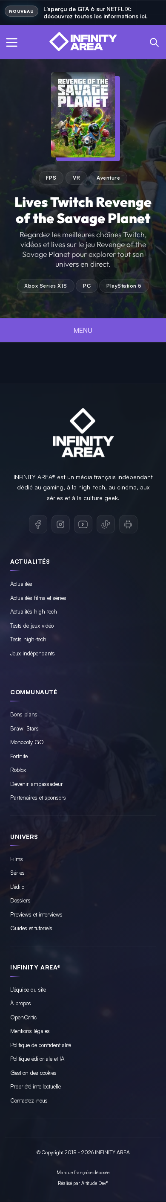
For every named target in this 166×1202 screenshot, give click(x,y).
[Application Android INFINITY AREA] (128, 524)
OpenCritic (23, 1017)
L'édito (17, 886)
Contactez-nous (29, 1100)
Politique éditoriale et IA (37, 1058)
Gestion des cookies (33, 1072)
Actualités (21, 583)
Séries (17, 872)
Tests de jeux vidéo (32, 625)
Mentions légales (30, 1030)
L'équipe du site (28, 989)
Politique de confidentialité (40, 1045)
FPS (51, 178)
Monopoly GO (27, 742)
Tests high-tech (28, 639)
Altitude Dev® (94, 1183)
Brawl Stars (24, 728)
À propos (20, 1003)
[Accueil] (83, 42)
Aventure (108, 178)
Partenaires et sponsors (38, 797)
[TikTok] (106, 524)
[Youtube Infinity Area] (83, 524)
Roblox (18, 769)
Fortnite (19, 756)
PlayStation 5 (124, 285)
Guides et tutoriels (31, 928)
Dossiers (20, 900)
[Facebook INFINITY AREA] (38, 524)
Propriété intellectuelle (35, 1086)
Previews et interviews (36, 914)
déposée (101, 1173)
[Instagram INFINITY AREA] (61, 524)
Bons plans (23, 714)
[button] (11, 42)
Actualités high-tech (33, 611)
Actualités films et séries (38, 597)
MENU (83, 330)
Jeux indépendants (32, 653)
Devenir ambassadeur (36, 783)
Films (16, 859)
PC (87, 285)
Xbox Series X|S (45, 285)
